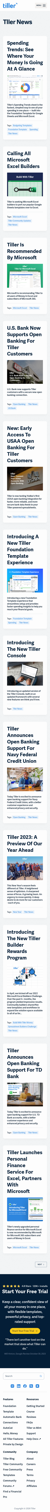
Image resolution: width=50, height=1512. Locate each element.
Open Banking (19, 404)
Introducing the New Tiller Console (23, 649)
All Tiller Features (13, 1438)
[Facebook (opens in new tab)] (25, 1386)
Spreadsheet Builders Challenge (22, 1026)
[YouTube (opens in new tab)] (37, 1386)
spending (34, 129)
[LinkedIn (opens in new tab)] (18, 1386)
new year (17, 912)
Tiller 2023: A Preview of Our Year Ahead (24, 843)
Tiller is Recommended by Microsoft (24, 251)
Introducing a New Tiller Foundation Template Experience (23, 550)
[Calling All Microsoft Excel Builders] (25, 184)
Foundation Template (17, 129)
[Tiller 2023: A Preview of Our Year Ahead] (25, 868)
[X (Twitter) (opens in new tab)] (31, 1386)
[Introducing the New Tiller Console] (25, 674)
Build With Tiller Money (23, 1022)
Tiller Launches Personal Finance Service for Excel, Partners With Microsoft (24, 1171)
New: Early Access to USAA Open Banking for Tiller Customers (21, 444)
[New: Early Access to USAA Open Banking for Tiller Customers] (25, 479)
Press (30, 1469)
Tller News (12, 133)
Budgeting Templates (22, 125)
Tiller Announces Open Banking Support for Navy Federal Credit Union (23, 745)
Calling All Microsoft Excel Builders (23, 160)
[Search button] (40, 1376)
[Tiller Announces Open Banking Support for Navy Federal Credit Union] (25, 779)
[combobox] (20, 1376)
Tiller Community (13, 1464)
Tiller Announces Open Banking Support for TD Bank (24, 1064)
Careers (31, 1464)
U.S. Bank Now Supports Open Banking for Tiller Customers (24, 341)
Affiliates (32, 1486)
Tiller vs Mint (34, 1427)
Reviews (31, 1417)
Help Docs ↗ (34, 1438)
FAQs (30, 1422)
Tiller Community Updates (19, 221)
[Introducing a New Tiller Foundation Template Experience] (25, 581)
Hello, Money (10, 1433)
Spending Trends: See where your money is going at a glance (25, 56)
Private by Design (13, 1444)
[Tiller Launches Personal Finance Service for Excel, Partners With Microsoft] (25, 1209)
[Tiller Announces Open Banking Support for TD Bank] (25, 1095)
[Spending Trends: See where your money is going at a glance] (25, 87)
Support (31, 1433)
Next (40, 1264)
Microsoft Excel (20, 217)
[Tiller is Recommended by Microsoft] (25, 276)
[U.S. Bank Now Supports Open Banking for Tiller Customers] (25, 372)
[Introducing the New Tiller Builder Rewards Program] (25, 976)
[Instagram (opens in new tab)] (12, 1386)
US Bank (12, 408)
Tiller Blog (8, 1458)
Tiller (33, 1508)
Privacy (31, 1480)
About (30, 1458)
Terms (30, 1475)
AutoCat (8, 1427)
